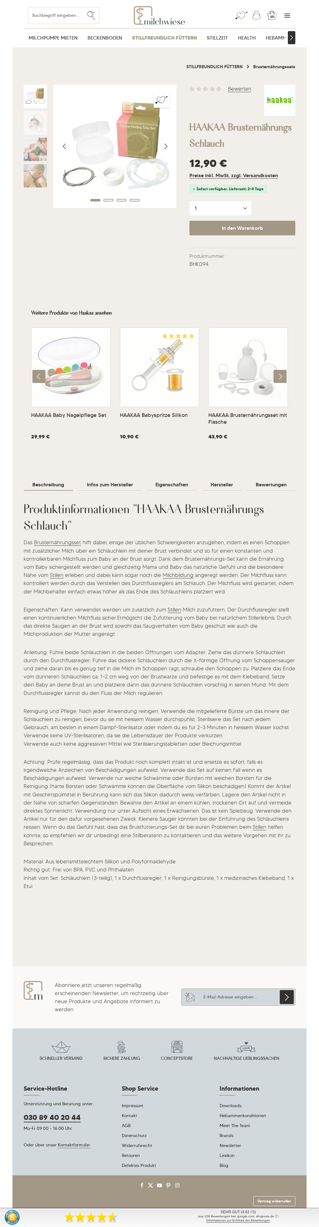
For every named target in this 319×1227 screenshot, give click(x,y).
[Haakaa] (279, 100)
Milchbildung (178, 575)
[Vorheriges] (64, 146)
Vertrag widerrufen (274, 1201)
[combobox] (56, 15)
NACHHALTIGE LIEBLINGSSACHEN (246, 1058)
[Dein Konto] (257, 16)
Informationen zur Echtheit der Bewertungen (238, 1220)
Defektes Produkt (139, 1165)
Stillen (57, 575)
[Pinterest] (169, 1186)
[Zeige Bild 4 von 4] (135, 200)
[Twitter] (151, 1186)
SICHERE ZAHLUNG (121, 1058)
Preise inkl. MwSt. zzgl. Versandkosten (233, 175)
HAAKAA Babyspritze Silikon (154, 415)
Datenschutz (134, 1135)
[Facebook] (142, 1186)
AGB (126, 1125)
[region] (100, 146)
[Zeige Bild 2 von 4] (108, 200)
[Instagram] (177, 1186)
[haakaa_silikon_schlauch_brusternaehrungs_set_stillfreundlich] (115, 146)
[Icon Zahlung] (121, 1052)
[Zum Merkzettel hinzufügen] (161, 100)
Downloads (230, 1105)
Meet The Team (235, 1125)
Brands (226, 1135)
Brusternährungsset (57, 542)
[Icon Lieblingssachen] (246, 1052)
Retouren (131, 1155)
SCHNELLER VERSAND (61, 1058)
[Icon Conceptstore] (177, 1052)
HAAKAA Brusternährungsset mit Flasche (247, 418)
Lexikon (227, 1155)
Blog (224, 1165)
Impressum (132, 1105)
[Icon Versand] (61, 1052)
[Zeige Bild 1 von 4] (95, 200)
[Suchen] (91, 15)
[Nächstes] (291, 37)
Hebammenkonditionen (243, 1115)
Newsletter (230, 1145)
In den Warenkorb (242, 228)
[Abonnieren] (287, 997)
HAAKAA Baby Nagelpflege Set (68, 415)
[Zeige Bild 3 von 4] (121, 200)
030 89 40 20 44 (52, 1117)
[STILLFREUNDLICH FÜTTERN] (164, 38)
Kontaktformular (74, 1145)
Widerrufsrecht (137, 1145)
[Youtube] (160, 1186)
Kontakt (129, 1115)
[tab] (48, 485)
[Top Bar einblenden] (287, 16)
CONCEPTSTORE (177, 1058)
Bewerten (239, 88)
